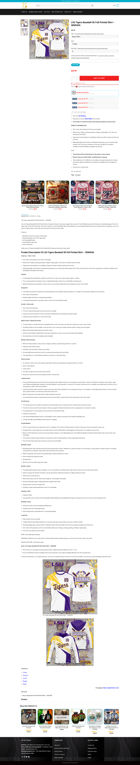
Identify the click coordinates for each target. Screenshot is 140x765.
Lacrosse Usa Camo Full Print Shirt (28, 727)
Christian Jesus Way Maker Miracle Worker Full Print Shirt (111, 727)
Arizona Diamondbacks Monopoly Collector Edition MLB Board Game (33, 206)
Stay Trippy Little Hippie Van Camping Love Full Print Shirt (95, 727)
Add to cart (99, 78)
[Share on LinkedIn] (84, 112)
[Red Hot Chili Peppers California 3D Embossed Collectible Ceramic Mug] (57, 192)
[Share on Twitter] (75, 112)
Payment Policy (92, 751)
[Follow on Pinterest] (29, 757)
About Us (57, 745)
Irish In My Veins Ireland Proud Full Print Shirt (45, 727)
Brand (38, 216)
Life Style (47, 12)
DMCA (89, 755)
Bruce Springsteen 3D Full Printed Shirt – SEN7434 (37, 696)
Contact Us (91, 745)
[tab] (24, 216)
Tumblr (25, 678)
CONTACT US (67, 12)
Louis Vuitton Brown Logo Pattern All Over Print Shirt (61, 727)
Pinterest (25, 675)
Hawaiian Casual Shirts (35, 12)
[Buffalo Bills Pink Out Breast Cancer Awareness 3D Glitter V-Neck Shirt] (107, 192)
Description (24, 216)
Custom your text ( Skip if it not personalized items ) (84, 56)
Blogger (25, 681)
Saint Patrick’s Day (57, 12)
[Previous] (32, 39)
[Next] (66, 39)
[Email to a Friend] (78, 112)
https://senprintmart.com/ (111, 688)
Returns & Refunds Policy (61, 748)
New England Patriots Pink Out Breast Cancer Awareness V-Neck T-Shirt (82, 206)
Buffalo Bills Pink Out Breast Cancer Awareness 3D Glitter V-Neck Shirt (107, 206)
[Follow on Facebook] (22, 757)
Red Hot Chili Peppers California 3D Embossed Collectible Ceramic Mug (57, 206)
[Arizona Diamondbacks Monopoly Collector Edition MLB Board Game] (32, 192)
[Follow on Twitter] (26, 757)
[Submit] (92, 5)
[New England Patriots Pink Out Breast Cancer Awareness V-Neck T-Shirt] (82, 192)
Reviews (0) (32, 216)
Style (72, 41)
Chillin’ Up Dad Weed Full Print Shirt (78, 727)
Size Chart (74, 48)
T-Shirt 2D (24, 12)
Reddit (25, 684)
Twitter (25, 672)
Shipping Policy (92, 748)
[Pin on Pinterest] (81, 112)
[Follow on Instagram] (24, 757)
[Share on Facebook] (72, 112)
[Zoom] (31, 57)
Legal (89, 758)
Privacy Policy (58, 751)
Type (72, 34)
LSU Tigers (77, 175)
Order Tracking (77, 12)
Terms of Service (59, 755)
